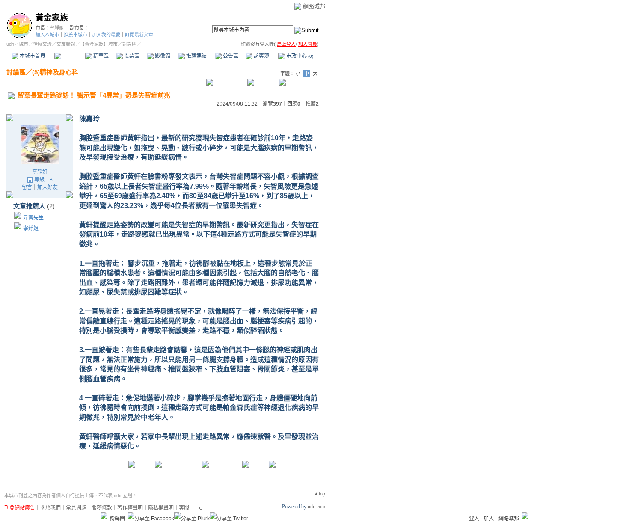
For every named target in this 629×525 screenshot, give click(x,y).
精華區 (100, 56)
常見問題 (76, 508)
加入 (489, 519)
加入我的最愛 (106, 34)
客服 (184, 508)
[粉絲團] (104, 515)
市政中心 (299, 56)
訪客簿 (260, 56)
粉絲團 (117, 519)
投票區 (131, 56)
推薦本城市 (75, 34)
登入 (474, 519)
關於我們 (50, 508)
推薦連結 (196, 56)
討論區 (69, 56)
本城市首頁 (31, 56)
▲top (319, 494)
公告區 (230, 56)
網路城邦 (314, 6)
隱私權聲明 (161, 508)
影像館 (162, 56)
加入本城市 (47, 34)
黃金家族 (52, 17)
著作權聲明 (130, 508)
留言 (27, 187)
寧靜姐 (57, 27)
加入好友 (47, 187)
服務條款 (102, 508)
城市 (23, 44)
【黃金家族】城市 (99, 44)
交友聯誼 (65, 44)
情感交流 (42, 44)
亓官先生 (33, 218)
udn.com (316, 507)
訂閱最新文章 (139, 34)
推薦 (312, 104)
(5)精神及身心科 (55, 72)
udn (10, 44)
